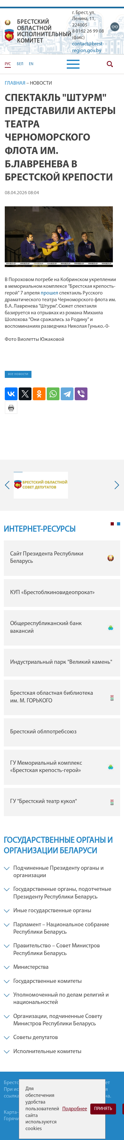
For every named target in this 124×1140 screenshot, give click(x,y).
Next (115, 485)
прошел (49, 293)
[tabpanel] (62, 679)
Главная (15, 83)
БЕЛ (20, 64)
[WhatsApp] (53, 393)
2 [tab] (118, 523)
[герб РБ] (7, 22)
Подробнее (74, 1109)
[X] (25, 393)
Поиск (109, 64)
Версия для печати (11, 407)
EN (31, 64)
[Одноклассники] (39, 393)
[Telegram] (67, 393)
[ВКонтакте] (11, 393)
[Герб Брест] (9, 35)
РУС (8, 64)
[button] (73, 64)
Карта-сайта (17, 1112)
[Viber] (81, 393)
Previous (8, 485)
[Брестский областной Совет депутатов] (41, 485)
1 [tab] (112, 523)
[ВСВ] (114, 26)
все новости (18, 374)
